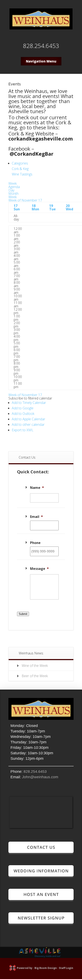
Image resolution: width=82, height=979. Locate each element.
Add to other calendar (28, 424)
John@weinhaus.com (40, 777)
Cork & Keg (20, 168)
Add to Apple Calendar (28, 419)
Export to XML (22, 430)
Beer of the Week (35, 676)
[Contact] (41, 852)
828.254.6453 (35, 771)
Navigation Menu (41, 61)
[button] (30, 398)
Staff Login (66, 968)
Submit (23, 614)
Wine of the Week (35, 665)
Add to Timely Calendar (29, 402)
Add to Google (22, 408)
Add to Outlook (23, 413)
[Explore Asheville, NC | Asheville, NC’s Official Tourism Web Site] (40, 956)
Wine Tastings (22, 174)
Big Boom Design (45, 968)
